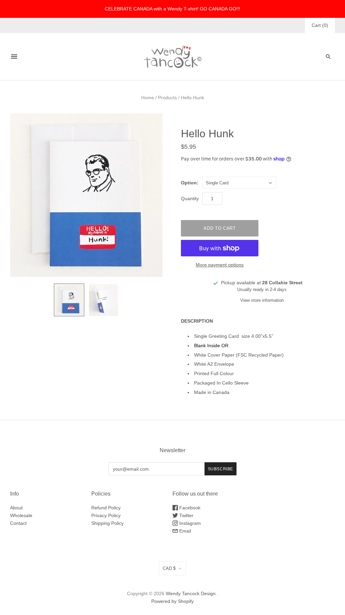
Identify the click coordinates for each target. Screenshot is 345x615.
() (320, 25)
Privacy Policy (106, 515)
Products (167, 97)
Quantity (190, 198)
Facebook (189, 507)
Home (147, 97)
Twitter (185, 515)
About (16, 507)
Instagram (189, 523)
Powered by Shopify (172, 601)
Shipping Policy (107, 523)
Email (184, 531)
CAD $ (169, 568)
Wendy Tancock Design (191, 593)
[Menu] (14, 56)
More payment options (220, 264)
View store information (262, 300)
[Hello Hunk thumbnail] (69, 300)
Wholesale (21, 515)
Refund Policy (106, 507)
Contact (18, 523)
